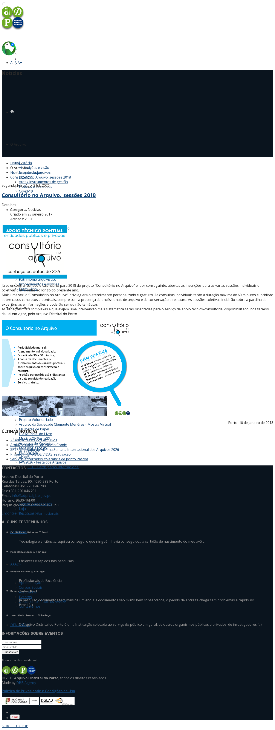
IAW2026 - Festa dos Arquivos (42, 462)
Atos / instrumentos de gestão (43, 181)
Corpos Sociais (31, 587)
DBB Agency (26, 682)
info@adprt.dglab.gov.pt (31, 495)
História (25, 162)
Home (15, 163)
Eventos (25, 596)
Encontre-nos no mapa (20, 513)
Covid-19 (26, 191)
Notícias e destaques (27, 172)
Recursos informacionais (39, 513)
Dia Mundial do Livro (35, 433)
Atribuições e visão (34, 167)
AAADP (15, 564)
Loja (22, 508)
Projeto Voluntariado (36, 419)
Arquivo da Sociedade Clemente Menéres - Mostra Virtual (65, 424)
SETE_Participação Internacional (53, 467)
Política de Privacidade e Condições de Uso (38, 690)
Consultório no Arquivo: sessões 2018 (40, 177)
